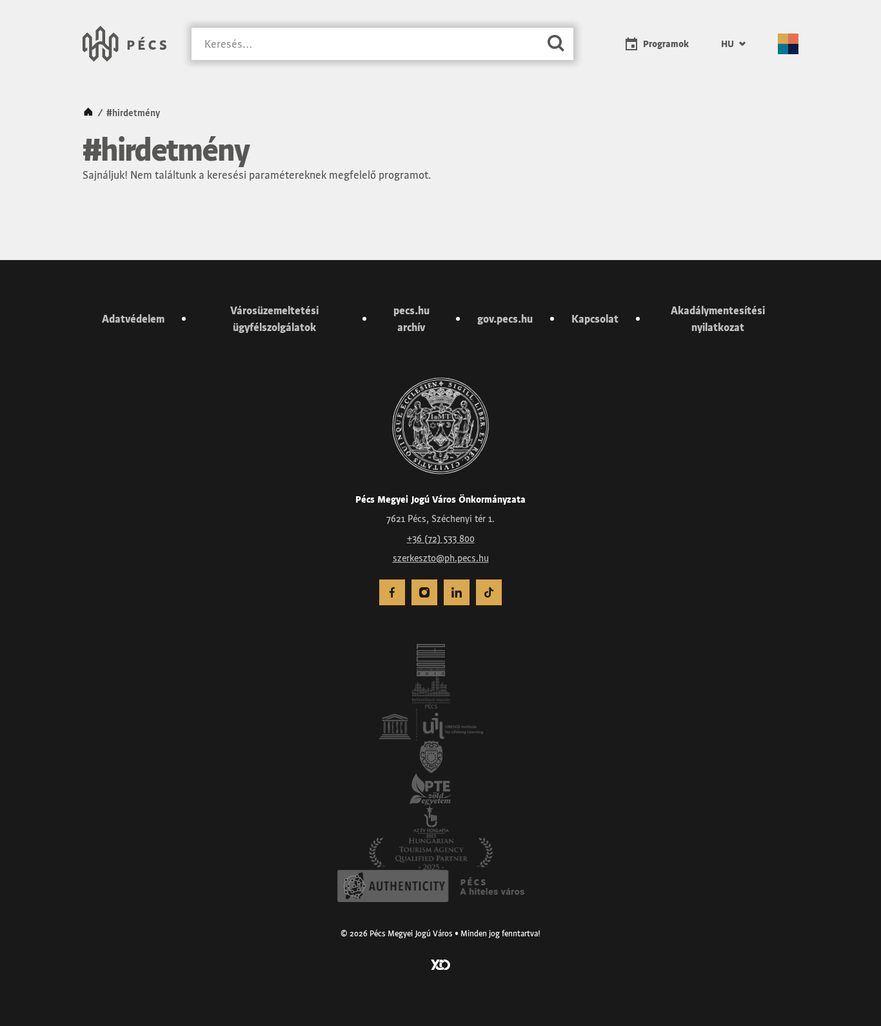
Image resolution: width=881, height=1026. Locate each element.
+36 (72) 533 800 (441, 539)
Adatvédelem (133, 318)
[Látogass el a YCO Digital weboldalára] (440, 963)
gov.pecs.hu (505, 318)
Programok (666, 44)
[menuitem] (733, 43)
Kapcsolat (595, 318)
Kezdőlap (88, 113)
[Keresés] (556, 44)
